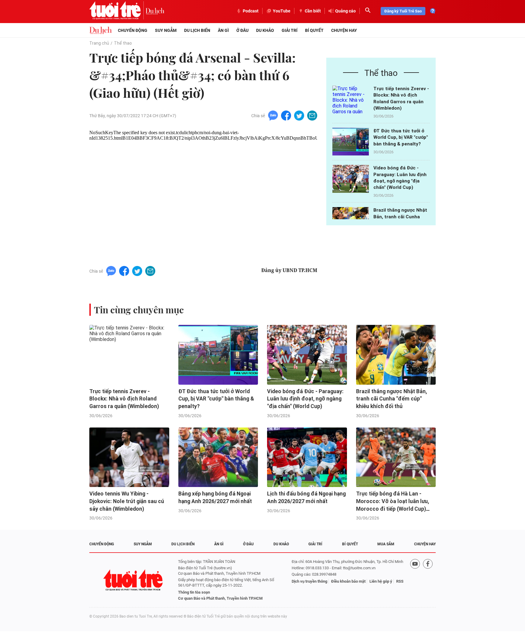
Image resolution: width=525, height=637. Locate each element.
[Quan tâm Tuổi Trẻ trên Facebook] (428, 580)
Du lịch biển (197, 30)
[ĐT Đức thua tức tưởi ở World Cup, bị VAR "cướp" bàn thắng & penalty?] (350, 141)
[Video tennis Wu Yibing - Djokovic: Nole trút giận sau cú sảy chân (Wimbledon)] (129, 457)
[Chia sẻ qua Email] (312, 115)
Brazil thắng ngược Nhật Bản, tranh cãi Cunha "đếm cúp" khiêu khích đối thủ (391, 398)
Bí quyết (314, 30)
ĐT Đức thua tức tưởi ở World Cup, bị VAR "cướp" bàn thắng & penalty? (400, 137)
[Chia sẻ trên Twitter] (299, 115)
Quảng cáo (345, 11)
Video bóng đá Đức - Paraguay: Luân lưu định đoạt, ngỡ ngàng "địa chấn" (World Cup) (305, 398)
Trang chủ (99, 43)
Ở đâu (242, 30)
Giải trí (289, 30)
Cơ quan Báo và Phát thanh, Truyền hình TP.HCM (220, 598)
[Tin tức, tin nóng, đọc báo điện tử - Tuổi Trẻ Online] (117, 11)
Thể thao (123, 43)
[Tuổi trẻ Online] (133, 580)
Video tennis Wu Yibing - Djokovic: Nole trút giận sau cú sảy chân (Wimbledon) (126, 501)
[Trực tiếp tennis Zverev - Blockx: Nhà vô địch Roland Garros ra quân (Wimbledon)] (350, 99)
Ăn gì (223, 30)
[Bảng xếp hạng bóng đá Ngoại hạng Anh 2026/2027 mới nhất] (218, 457)
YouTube (281, 11)
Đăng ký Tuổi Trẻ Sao (403, 11)
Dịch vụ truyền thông (309, 581)
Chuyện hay (344, 30)
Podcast (251, 11)
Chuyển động (132, 30)
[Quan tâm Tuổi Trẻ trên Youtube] (415, 580)
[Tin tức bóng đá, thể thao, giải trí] (100, 30)
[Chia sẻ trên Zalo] (273, 115)
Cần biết (313, 11)
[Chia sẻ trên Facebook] (286, 115)
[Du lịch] (155, 10)
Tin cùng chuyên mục (139, 310)
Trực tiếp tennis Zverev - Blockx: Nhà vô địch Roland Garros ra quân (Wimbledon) (124, 398)
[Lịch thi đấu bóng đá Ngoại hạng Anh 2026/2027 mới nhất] (307, 457)
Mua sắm (385, 544)
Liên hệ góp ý (380, 581)
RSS (399, 581)
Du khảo (265, 30)
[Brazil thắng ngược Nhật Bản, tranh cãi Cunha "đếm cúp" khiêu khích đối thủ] (396, 355)
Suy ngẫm (166, 30)
